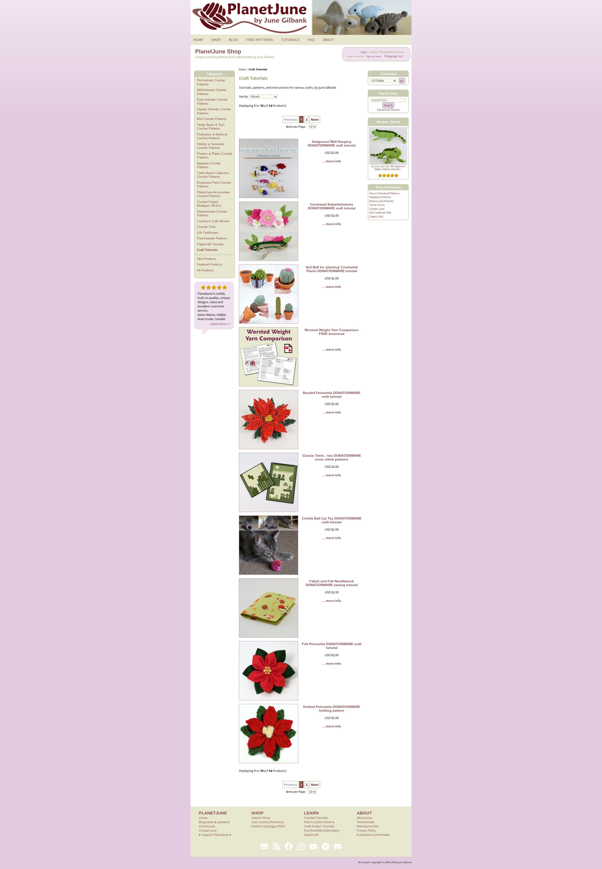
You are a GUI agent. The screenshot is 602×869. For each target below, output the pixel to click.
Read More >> (220, 324)
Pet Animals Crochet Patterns (211, 82)
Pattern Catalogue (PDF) (268, 826)
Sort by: (244, 96)
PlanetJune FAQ (367, 826)
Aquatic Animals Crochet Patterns (214, 111)
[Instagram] (301, 846)
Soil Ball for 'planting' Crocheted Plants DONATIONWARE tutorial (332, 269)
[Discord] (337, 846)
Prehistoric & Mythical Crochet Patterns (212, 136)
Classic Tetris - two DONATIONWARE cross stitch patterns (331, 457)
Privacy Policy (366, 830)
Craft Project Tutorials (319, 826)
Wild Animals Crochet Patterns (211, 92)
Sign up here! (374, 56)
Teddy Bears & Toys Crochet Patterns (211, 127)
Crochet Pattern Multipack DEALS (209, 204)
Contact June (376, 208)
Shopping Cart (393, 56)
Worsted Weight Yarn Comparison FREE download (332, 332)
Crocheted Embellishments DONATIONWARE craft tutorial (332, 206)
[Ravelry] (325, 846)
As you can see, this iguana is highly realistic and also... (388, 168)
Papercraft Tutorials (210, 244)
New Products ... (208, 259)
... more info (331, 161)
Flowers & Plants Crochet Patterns (214, 155)
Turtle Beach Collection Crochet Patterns (213, 175)
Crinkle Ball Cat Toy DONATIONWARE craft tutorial (331, 520)
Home (203, 818)
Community (207, 826)
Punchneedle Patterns (212, 238)
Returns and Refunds (381, 201)
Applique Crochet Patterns (208, 165)
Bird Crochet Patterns (211, 119)
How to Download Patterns (384, 193)
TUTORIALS (290, 40)
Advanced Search (388, 109)
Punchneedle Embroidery (322, 830)
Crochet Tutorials (316, 818)
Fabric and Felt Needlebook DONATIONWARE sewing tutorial (332, 583)
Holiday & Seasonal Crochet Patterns (210, 146)
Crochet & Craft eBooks (213, 221)
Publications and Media (373, 835)
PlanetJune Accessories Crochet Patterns (213, 194)
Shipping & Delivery (380, 197)
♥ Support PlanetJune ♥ (215, 835)
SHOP (216, 40)
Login (363, 52)
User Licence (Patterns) (267, 822)
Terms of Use (377, 204)
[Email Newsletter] (264, 846)
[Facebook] (289, 846)
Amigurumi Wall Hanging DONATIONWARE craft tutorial (332, 143)
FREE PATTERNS (259, 40)
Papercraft (311, 835)
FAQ (311, 40)
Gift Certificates (207, 232)
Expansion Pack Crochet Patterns (214, 184)
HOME (198, 40)
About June (364, 818)
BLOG (233, 40)
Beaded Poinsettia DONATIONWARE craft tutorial (331, 394)
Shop (242, 69)
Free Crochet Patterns (319, 822)
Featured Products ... (211, 264)
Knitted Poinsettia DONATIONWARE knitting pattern (331, 708)
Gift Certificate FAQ (380, 212)
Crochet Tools (206, 227)
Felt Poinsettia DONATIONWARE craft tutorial (331, 646)
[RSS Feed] (276, 846)
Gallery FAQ (376, 216)
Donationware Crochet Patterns (212, 213)
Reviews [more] (388, 122)
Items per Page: (296, 126)
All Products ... (207, 270)
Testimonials (365, 822)
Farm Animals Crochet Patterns (212, 101)
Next (315, 119)
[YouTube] (313, 846)
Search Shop (388, 93)
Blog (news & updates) (214, 822)
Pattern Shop (260, 818)
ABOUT (328, 40)
